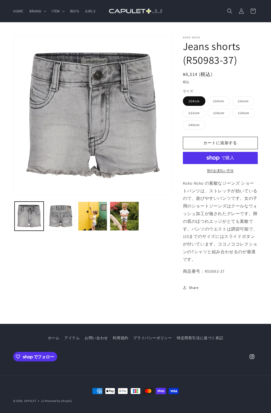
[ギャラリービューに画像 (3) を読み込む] (92, 216)
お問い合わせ (96, 337)
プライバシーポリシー (152, 337)
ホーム (54, 337)
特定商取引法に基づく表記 (200, 337)
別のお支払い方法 (220, 171)
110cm (220, 102)
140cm (196, 126)
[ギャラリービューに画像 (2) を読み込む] (60, 216)
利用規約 (120, 337)
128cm (220, 114)
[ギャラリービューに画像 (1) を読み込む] (29, 216)
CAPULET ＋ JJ (34, 401)
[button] (37, 11)
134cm (245, 114)
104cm (194, 101)
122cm (196, 114)
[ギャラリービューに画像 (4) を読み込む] (124, 216)
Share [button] (194, 287)
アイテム (72, 337)
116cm (245, 102)
